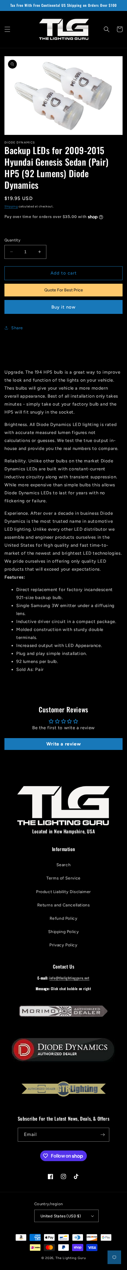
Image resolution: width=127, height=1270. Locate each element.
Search (63, 864)
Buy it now (63, 307)
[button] (7, 29)
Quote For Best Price (63, 290)
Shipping (11, 206)
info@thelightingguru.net (69, 977)
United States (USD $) (60, 1216)
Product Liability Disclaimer (63, 891)
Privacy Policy (63, 945)
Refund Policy (64, 918)
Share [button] (17, 327)
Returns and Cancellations (63, 905)
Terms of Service (63, 878)
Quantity (12, 240)
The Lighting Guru (71, 1258)
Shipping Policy (63, 931)
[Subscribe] (102, 1135)
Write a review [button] (63, 744)
